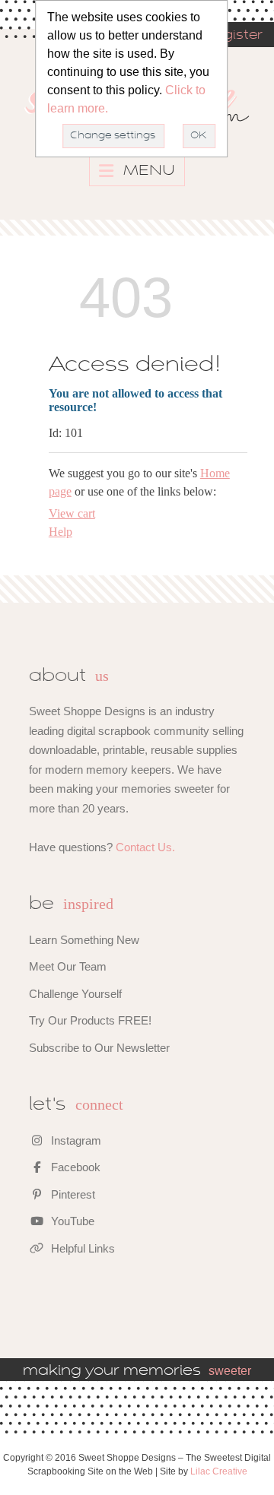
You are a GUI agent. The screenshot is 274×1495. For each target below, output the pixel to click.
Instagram (74, 1140)
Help (60, 531)
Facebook (74, 1167)
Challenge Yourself (75, 993)
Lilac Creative (218, 1471)
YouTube (71, 1221)
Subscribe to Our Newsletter (99, 1047)
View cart (72, 513)
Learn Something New (84, 939)
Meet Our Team (68, 966)
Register (234, 36)
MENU (147, 171)
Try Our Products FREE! (90, 1020)
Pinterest (71, 1194)
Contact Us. (145, 847)
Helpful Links (81, 1248)
